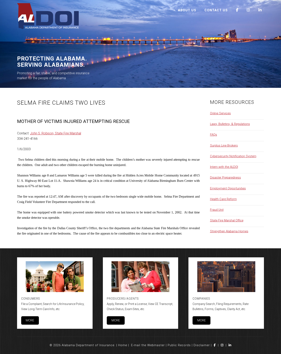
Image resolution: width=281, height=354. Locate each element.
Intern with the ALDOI (224, 167)
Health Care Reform (223, 199)
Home (122, 345)
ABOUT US (187, 10)
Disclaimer (202, 345)
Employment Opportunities (228, 188)
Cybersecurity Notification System (233, 156)
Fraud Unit (217, 210)
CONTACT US (216, 10)
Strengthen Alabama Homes (229, 231)
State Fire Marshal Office (226, 220)
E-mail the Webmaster (148, 345)
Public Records (179, 345)
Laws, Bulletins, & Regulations (230, 124)
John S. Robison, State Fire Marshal (55, 133)
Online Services (220, 113)
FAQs (213, 134)
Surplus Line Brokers (224, 145)
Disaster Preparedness (225, 177)
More (30, 320)
